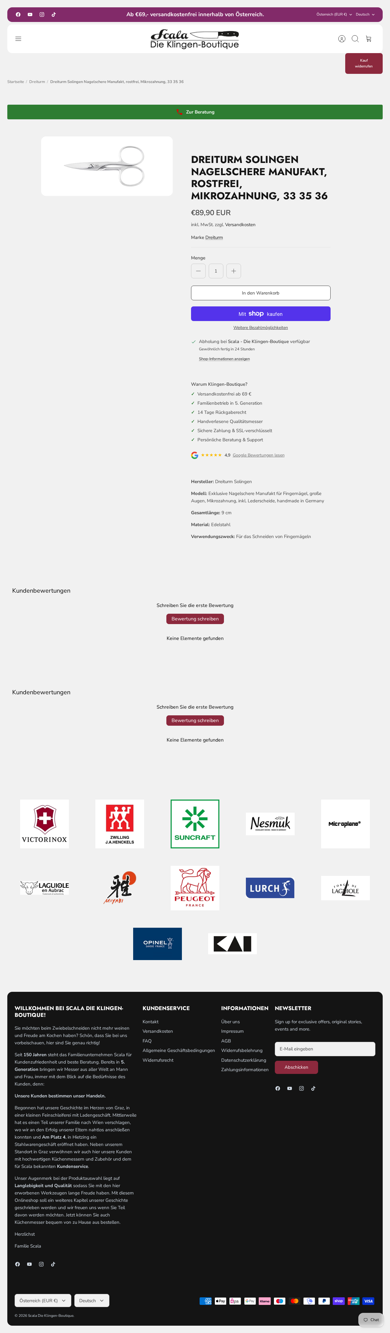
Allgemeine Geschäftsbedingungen (179, 1050)
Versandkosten (240, 225)
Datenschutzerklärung (243, 1060)
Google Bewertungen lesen (259, 455)
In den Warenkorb (260, 293)
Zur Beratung (200, 112)
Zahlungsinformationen (245, 1070)
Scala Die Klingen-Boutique (50, 1315)
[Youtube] (30, 14)
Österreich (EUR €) (332, 14)
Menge (198, 258)
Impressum (232, 1031)
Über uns (230, 1022)
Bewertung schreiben (195, 619)
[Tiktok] (54, 14)
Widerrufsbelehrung (242, 1050)
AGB (226, 1041)
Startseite (15, 82)
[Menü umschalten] (21, 38)
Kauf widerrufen (364, 63)
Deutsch (363, 14)
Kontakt (150, 1022)
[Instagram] (42, 14)
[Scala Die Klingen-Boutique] (195, 38)
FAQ (147, 1041)
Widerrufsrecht (158, 1060)
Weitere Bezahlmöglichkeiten (260, 328)
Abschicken (296, 1067)
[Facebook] (18, 14)
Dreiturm (37, 82)
